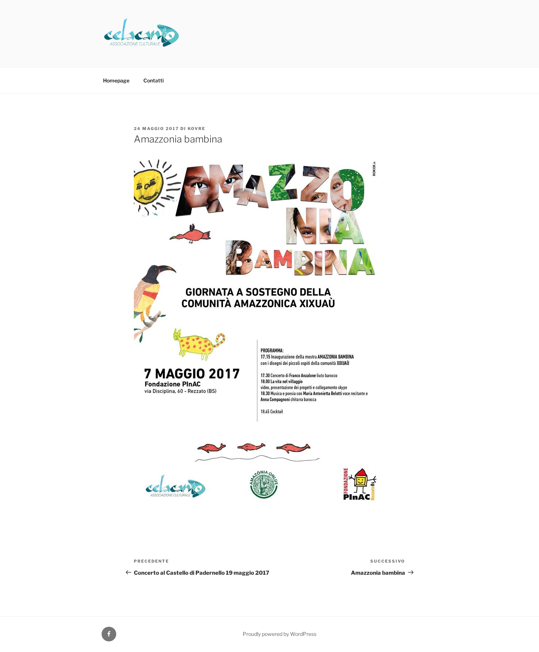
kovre (196, 128)
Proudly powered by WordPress (279, 634)
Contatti (153, 80)
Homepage (116, 80)
